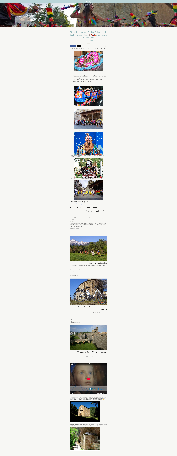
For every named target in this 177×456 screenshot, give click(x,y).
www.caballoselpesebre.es (74, 228)
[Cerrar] (1, 1)
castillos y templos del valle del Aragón (82, 425)
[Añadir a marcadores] (106, 46)
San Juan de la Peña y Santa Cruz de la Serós (91, 424)
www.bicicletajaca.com (73, 271)
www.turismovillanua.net (81, 358)
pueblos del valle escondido (97, 425)
